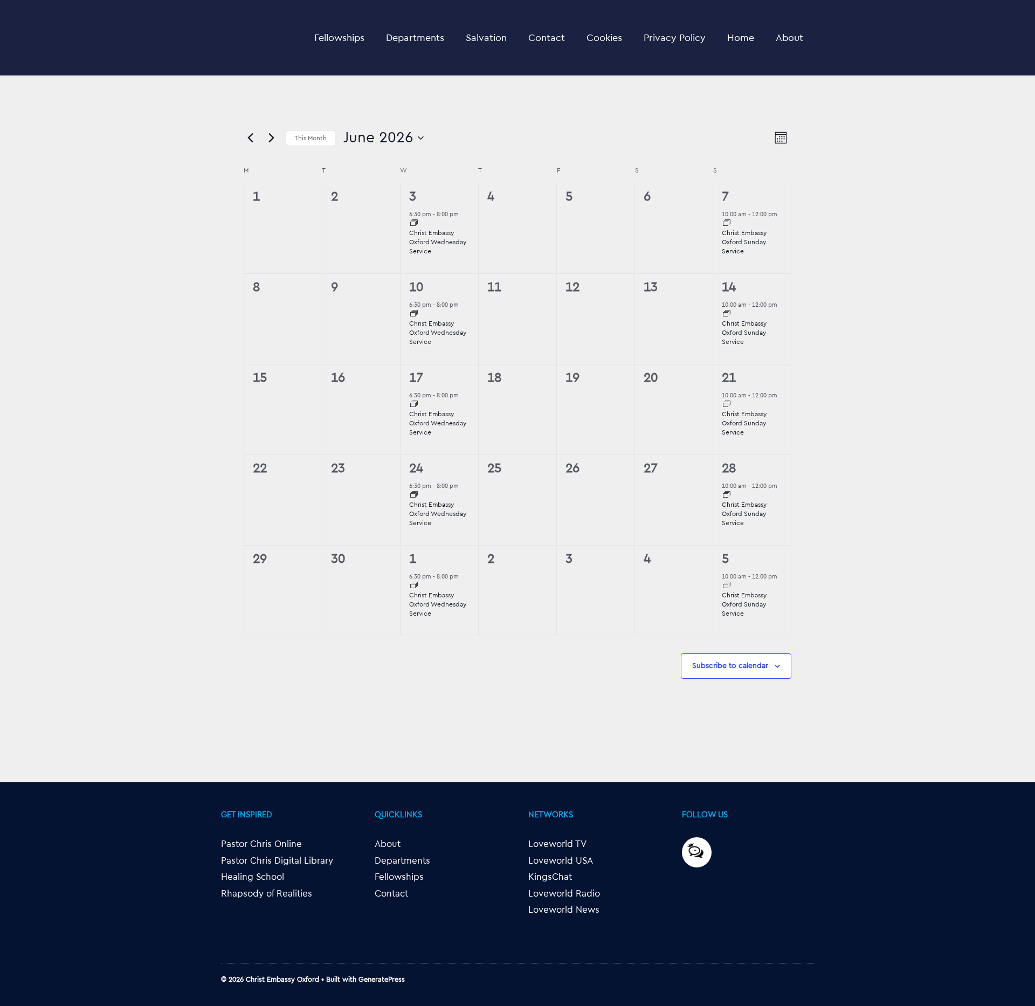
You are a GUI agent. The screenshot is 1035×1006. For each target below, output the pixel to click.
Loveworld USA (560, 860)
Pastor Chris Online (261, 844)
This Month (310, 138)
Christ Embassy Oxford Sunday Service (744, 242)
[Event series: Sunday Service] (726, 224)
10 (416, 287)
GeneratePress (381, 979)
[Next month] (271, 138)
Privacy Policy (675, 38)
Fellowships (339, 38)
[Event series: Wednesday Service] (414, 224)
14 (729, 287)
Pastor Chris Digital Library (277, 860)
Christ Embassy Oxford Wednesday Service (437, 242)
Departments (415, 38)
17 (416, 377)
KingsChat (550, 876)
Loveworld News (563, 909)
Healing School (252, 876)
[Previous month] (250, 138)
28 (729, 468)
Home (740, 38)
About (789, 38)
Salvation (486, 38)
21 (729, 377)
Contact (546, 38)
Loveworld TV (557, 844)
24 (416, 468)
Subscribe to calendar (730, 666)
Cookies (604, 38)
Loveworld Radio (564, 893)
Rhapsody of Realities (266, 893)
